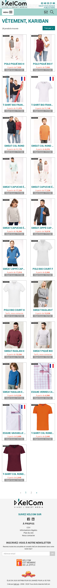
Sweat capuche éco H (14, 187)
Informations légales (28, 530)
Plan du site (28, 533)
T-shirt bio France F (43, 105)
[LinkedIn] (33, 519)
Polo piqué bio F (43, 64)
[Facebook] (28, 519)
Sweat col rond (14, 146)
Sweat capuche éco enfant (14, 228)
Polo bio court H (14, 310)
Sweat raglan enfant (14, 392)
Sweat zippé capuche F (14, 269)
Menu (6, 12)
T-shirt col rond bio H (43, 433)
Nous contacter (28, 535)
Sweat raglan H (14, 351)
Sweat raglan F (43, 310)
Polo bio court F (43, 269)
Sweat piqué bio (43, 351)
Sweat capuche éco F (43, 187)
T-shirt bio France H (14, 105)
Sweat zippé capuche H (43, 228)
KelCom (16, 584)
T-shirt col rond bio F (14, 474)
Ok (52, 553)
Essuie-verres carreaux (43, 392)
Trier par (48, 28)
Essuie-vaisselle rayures (14, 433)
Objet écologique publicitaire (47, 7)
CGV (28, 527)
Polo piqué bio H (14, 64)
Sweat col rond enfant (43, 146)
